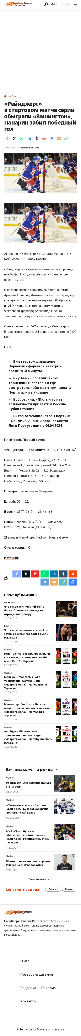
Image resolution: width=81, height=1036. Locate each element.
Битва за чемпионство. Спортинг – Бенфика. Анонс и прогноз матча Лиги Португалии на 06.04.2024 (39, 421)
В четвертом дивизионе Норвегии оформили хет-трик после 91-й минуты (35, 366)
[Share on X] (14, 138)
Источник (11, 558)
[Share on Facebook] (7, 138)
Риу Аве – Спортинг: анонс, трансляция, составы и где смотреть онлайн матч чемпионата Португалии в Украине (40, 385)
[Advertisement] (40, 51)
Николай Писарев (29, 147)
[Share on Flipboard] (35, 573)
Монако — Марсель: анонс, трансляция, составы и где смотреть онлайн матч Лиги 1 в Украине (25, 682)
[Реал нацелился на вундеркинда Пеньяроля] (64, 783)
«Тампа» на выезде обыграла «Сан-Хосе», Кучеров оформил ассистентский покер (27, 808)
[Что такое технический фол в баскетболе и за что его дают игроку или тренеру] (66, 609)
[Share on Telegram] (51, 138)
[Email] (59, 138)
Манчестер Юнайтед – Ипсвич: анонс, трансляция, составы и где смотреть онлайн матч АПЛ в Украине (27, 709)
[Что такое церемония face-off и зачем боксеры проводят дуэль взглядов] (66, 632)
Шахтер (69, 889)
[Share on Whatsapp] (22, 138)
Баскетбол (9, 602)
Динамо (53, 889)
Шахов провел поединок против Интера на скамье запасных (28, 863)
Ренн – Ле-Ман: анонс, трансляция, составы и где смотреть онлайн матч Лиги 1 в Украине (27, 657)
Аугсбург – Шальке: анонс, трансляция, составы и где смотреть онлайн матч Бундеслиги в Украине (28, 736)
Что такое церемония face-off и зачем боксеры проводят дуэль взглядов (26, 633)
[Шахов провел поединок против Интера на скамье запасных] (64, 862)
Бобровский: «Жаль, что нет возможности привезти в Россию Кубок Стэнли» (37, 404)
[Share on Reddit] (44, 138)
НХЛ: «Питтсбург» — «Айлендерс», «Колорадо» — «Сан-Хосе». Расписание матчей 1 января (27, 836)
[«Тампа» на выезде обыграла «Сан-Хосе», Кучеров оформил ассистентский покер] (64, 806)
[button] (46, 4)
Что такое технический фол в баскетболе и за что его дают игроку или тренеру (24, 610)
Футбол (12, 96)
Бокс (6, 625)
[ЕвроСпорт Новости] (18, 4)
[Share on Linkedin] (29, 138)
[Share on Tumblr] (36, 138)
